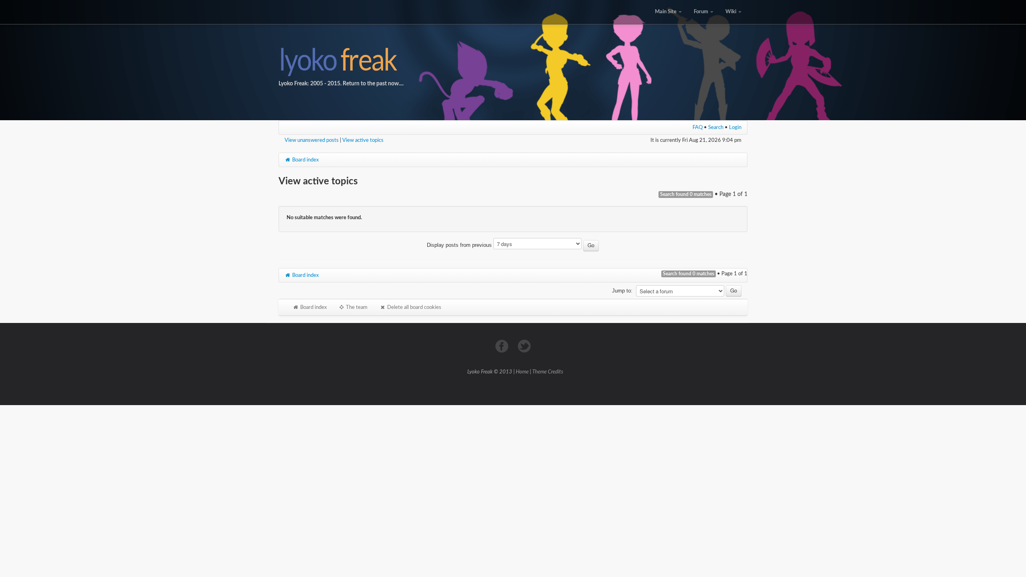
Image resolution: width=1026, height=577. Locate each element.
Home (522, 372)
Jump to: (622, 291)
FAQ (698, 127)
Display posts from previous (460, 245)
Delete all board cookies (413, 307)
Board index (305, 159)
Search (715, 127)
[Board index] (513, 60)
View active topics (363, 140)
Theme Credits (547, 372)
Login (735, 127)
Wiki (731, 11)
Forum (701, 11)
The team (356, 307)
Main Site (666, 11)
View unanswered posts (312, 140)
